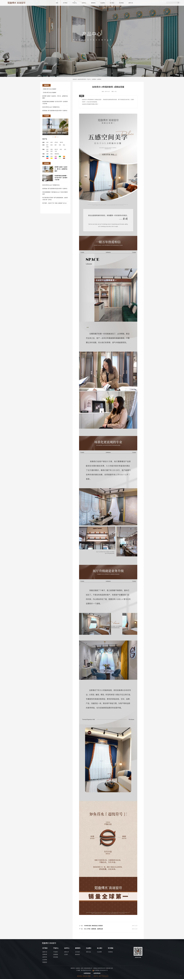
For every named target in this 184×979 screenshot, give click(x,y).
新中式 (56, 149)
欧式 (61, 149)
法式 (65, 149)
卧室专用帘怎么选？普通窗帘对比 (51, 107)
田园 (47, 151)
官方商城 (121, 2)
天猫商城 (110, 951)
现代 (47, 149)
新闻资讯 (93, 2)
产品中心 (74, 2)
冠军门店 (131, 2)
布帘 (47, 142)
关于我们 (65, 2)
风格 (43, 149)
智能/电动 (57, 153)
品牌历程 (44, 957)
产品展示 (55, 951)
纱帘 (52, 142)
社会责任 (102, 2)
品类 (43, 142)
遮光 (52, 153)
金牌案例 (94, 79)
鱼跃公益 (88, 951)
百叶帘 (61, 142)
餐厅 (56, 145)
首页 (57, 2)
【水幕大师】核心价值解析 (49, 92)
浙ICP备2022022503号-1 (86, 970)
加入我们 (112, 2)
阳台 (64, 145)
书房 (60, 145)
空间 (43, 145)
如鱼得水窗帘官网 (82, 79)
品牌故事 (44, 954)
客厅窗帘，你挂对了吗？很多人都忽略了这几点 (54, 203)
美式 (52, 151)
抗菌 (47, 153)
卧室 (52, 145)
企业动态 (77, 951)
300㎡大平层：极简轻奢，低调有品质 (93, 928)
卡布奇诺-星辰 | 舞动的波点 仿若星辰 (93, 925)
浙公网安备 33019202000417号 (101, 970)
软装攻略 (55, 957)
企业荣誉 (44, 959)
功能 (43, 153)
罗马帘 (56, 142)
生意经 (66, 954)
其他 (47, 146)
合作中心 (84, 2)
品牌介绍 (44, 951)
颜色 (43, 156)
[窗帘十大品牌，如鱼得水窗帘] (16, 2)
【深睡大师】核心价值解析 (49, 89)
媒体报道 (77, 954)
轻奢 (52, 149)
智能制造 (44, 962)
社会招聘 (99, 951)
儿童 (56, 151)
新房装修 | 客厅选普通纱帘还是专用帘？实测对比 (54, 110)
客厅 (47, 145)
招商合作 (66, 951)
